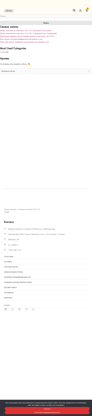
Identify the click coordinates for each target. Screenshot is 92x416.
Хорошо (47, 409)
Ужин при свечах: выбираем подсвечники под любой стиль (24, 42)
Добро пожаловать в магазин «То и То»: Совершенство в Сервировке (28, 33)
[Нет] (89, 408)
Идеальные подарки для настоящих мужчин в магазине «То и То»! (27, 36)
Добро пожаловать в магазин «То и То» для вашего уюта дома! (25, 30)
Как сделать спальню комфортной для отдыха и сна (21, 39)
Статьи (3, 52)
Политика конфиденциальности (47, 412)
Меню (9, 11)
